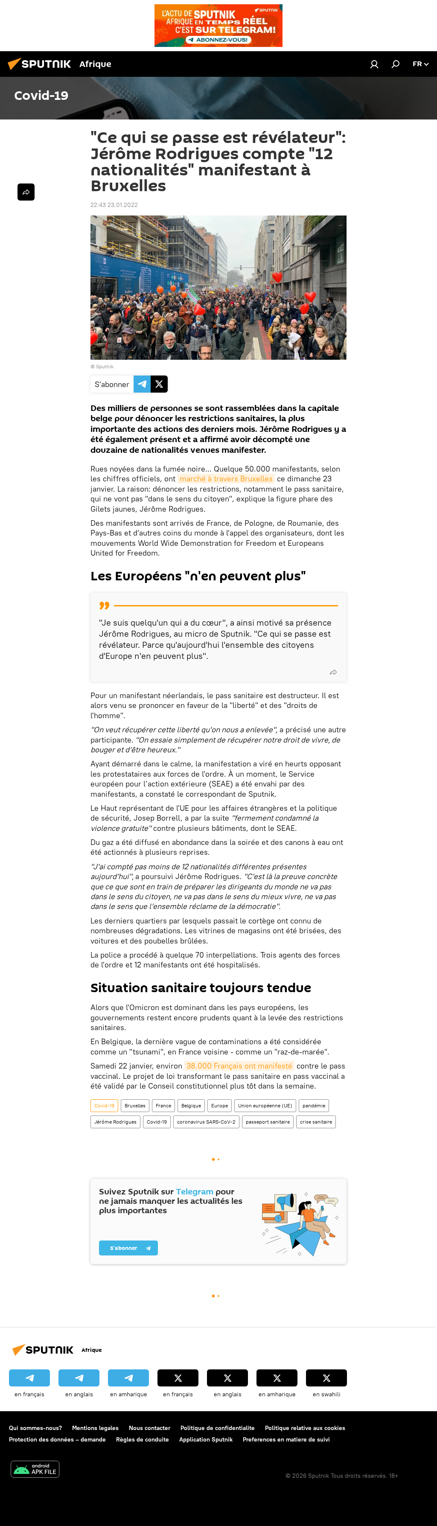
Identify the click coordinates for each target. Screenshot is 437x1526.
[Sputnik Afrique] (41, 71)
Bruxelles (135, 1105)
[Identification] (374, 64)
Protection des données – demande (57, 1439)
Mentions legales (95, 1428)
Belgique (191, 1105)
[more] (333, 672)
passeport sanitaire (268, 1121)
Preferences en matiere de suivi (286, 1439)
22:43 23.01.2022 (114, 205)
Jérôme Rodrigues (115, 1121)
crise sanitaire (316, 1121)
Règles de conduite (142, 1439)
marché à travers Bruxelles (226, 478)
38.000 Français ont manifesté (239, 1066)
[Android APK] (35, 1470)
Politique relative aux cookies (305, 1428)
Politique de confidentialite (218, 1428)
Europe (219, 1105)
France (163, 1105)
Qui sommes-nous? (35, 1428)
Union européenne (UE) (265, 1105)
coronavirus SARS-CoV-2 (206, 1121)
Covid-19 (104, 1105)
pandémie (314, 1105)
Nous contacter (149, 1428)
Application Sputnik (206, 1439)
